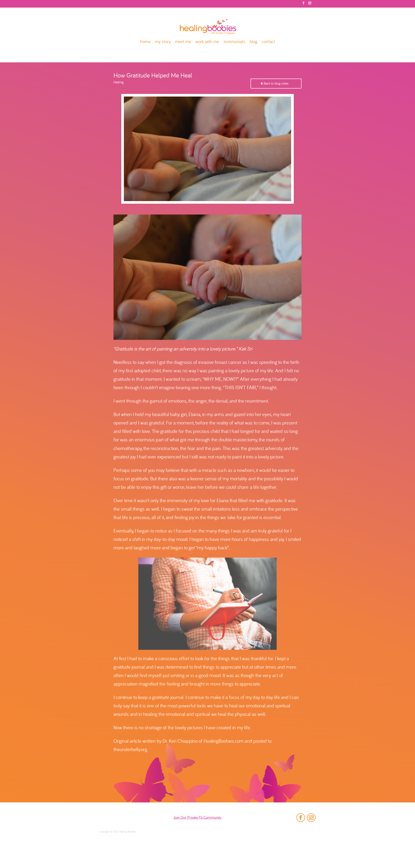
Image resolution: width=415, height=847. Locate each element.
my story (163, 42)
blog (253, 42)
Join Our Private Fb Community (198, 817)
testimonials (234, 42)
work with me (207, 42)
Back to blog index (276, 83)
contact (268, 42)
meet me (183, 42)
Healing (118, 82)
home (145, 42)
